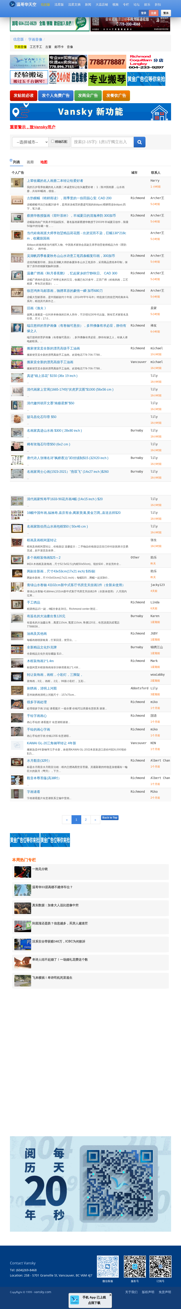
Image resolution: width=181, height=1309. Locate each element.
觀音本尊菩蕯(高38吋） (44, 778)
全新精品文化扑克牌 (42, 647)
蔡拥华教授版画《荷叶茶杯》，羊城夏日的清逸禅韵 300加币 (71, 215)
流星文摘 (74, 4)
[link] (29, 62)
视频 (115, 4)
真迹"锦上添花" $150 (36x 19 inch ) (52, 376)
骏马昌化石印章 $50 (41, 417)
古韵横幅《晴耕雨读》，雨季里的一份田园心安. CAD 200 (69, 198)
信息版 (45, 4)
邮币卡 (59, 47)
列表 (16, 162)
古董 (48, 47)
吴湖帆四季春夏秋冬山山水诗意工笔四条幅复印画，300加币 (71, 256)
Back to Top (109, 817)
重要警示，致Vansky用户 (32, 127)
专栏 (126, 4)
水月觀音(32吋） (39, 760)
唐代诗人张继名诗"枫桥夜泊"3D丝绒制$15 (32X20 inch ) (67, 458)
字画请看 (33, 792)
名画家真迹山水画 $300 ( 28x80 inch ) (54, 430)
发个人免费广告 (56, 95)
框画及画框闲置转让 (42, 540)
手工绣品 (33, 602)
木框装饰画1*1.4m (40, 661)
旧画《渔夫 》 (37, 308)
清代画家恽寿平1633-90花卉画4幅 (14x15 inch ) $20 (65, 499)
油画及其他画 (37, 633)
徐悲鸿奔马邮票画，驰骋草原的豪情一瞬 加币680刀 (65, 291)
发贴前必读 (24, 95)
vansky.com (42, 1292)
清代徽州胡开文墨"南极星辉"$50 (50, 403)
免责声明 (165, 1292)
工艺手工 (36, 47)
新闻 (88, 4)
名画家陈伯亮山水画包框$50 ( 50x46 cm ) (57, 526)
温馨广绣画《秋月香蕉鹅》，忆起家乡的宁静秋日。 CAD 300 (72, 273)
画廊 (30, 162)
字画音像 (35, 39)
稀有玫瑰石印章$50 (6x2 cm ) (48, 444)
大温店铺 (102, 4)
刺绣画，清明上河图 (42, 688)
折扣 (158, 4)
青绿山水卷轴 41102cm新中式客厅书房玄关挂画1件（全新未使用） (76, 585)
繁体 (166, 13)
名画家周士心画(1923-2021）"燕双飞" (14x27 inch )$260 (68, 471)
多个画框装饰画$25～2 (43, 557)
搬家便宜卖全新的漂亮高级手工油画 (53, 348)
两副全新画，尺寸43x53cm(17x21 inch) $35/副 (61, 571)
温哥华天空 (26, 4)
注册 (153, 13)
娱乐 (147, 4)
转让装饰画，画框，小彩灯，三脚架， (55, 674)
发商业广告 (88, 95)
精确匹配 (61, 141)
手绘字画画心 (37, 716)
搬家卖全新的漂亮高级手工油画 (50, 362)
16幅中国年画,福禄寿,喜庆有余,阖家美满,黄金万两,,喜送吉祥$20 (74, 513)
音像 (70, 47)
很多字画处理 (37, 702)
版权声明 (148, 1292)
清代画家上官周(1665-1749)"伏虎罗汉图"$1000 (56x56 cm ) (70, 389)
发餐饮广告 (116, 95)
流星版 (59, 4)
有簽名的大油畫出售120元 (46, 616)
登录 (143, 13)
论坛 (137, 4)
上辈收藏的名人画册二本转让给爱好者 (55, 180)
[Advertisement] (44, 1059)
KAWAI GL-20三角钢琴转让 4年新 (51, 743)
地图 (43, 162)
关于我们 (131, 1292)
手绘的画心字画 (38, 729)
